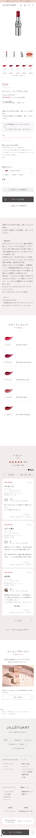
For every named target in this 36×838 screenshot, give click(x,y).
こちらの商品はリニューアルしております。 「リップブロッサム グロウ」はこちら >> (17, 127)
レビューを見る (21, 97)
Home (4, 711)
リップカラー (25, 711)
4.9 (25, 462)
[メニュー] (32, 5)
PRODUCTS (11, 711)
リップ (18, 711)
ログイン (20, 629)
